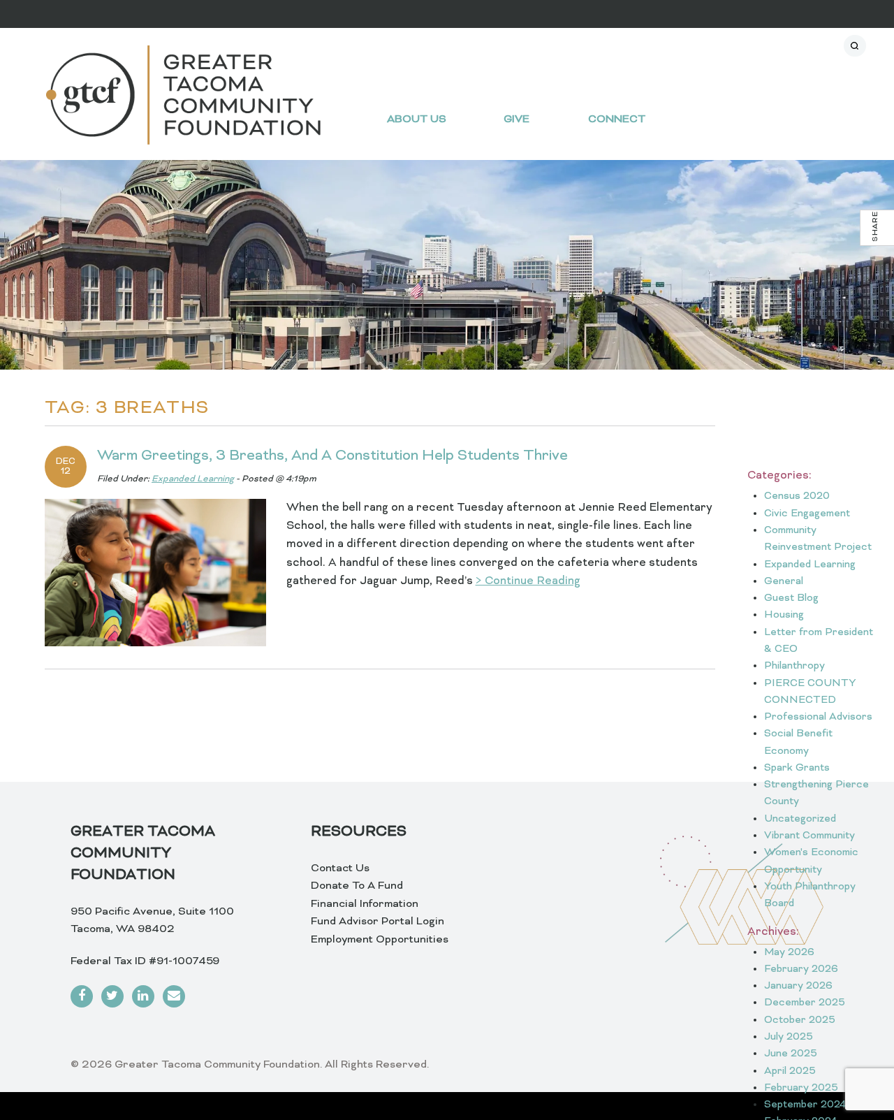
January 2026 (798, 986)
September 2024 (805, 1105)
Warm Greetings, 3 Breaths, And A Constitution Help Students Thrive (332, 456)
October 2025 (799, 1020)
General (783, 581)
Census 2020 (797, 496)
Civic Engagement (807, 514)
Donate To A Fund (357, 886)
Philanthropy (794, 666)
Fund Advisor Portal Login (377, 922)
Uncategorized (800, 819)
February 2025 (801, 1088)
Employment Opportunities (379, 940)
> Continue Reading (528, 581)
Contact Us (340, 868)
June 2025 (790, 1054)
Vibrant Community (809, 836)
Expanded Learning (193, 479)
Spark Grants (797, 768)
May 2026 (789, 952)
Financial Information (364, 904)
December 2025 (804, 1003)
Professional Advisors (818, 717)
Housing (784, 615)
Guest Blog (791, 598)
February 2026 (801, 969)
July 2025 (788, 1037)
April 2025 (790, 1071)
